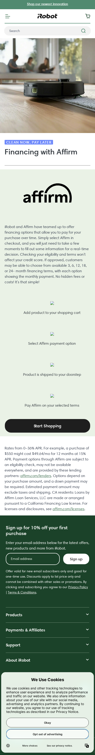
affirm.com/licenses (68, 509)
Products (14, 614)
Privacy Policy (78, 587)
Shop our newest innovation (47, 4)
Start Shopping (47, 425)
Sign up (76, 559)
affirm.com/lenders (35, 476)
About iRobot (18, 660)
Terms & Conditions (22, 592)
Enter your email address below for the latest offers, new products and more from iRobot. (47, 545)
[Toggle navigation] (8, 16)
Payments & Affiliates (25, 630)
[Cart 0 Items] (89, 16)
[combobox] (47, 30)
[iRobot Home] (47, 16)
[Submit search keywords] (83, 31)
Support (13, 645)
